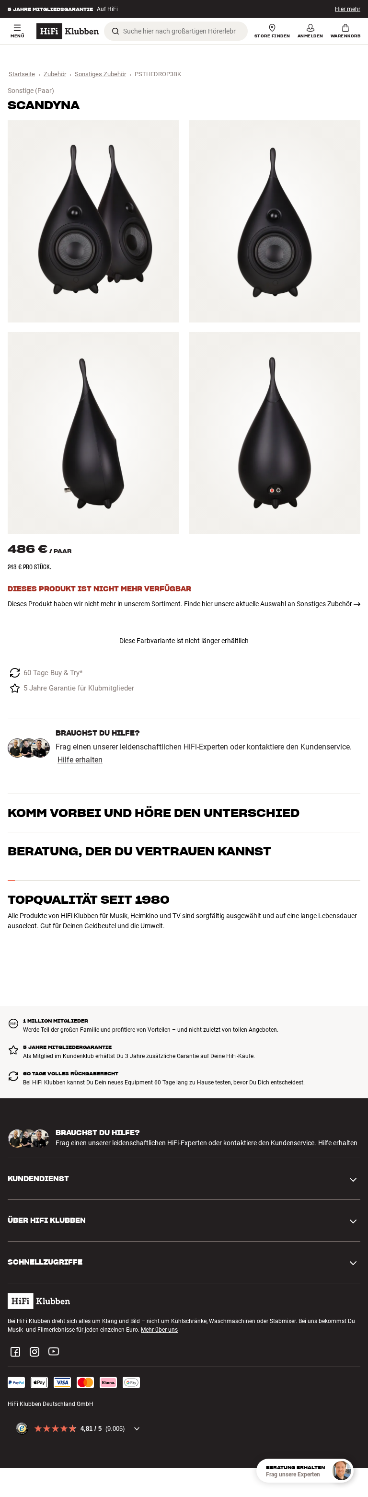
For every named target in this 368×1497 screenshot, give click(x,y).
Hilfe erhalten (80, 760)
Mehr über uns (159, 1324)
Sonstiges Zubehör (100, 74)
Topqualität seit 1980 (89, 889)
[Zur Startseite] (67, 31)
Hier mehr (347, 9)
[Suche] (115, 31)
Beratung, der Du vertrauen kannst (139, 851)
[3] (93, 433)
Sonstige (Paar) (31, 90)
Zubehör (55, 74)
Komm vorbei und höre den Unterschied (153, 813)
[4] (274, 433)
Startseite (22, 74)
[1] (93, 221)
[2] (274, 221)
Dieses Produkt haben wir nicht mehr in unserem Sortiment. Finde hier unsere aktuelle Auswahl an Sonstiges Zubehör (180, 604)
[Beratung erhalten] (342, 1471)
